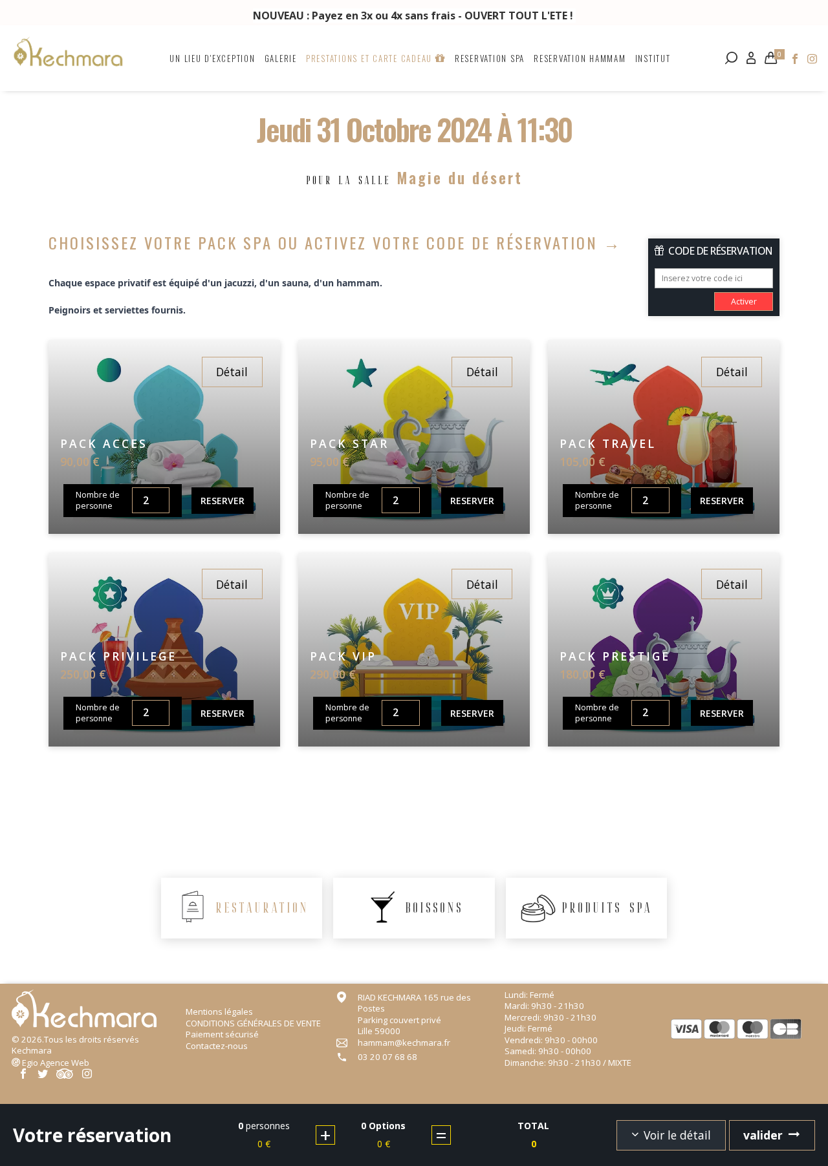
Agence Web (55, 1062)
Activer (744, 301)
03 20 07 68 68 (387, 1057)
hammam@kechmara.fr (404, 1042)
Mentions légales (219, 1011)
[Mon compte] (751, 58)
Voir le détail (677, 1135)
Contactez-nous (217, 1046)
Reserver (223, 500)
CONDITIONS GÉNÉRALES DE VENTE (253, 1023)
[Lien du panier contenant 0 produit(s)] (771, 58)
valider (763, 1135)
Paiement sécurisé (222, 1034)
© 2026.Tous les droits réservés (75, 1045)
